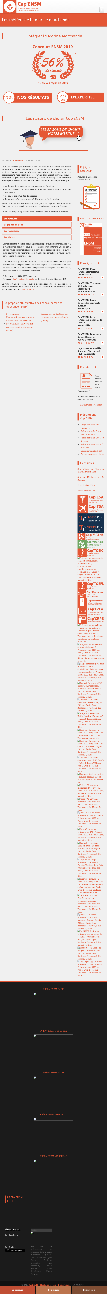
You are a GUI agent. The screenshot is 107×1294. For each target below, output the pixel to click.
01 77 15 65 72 (85, 278)
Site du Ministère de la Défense (91, 479)
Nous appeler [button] (89, 1290)
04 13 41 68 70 (85, 357)
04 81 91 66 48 (85, 312)
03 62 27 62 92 (86, 329)
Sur (11, 1235)
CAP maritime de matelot (23, 279)
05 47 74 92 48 (86, 343)
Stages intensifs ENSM (91, 451)
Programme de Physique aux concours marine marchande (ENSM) (19, 327)
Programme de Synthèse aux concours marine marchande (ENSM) (54, 317)
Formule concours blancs (92, 454)
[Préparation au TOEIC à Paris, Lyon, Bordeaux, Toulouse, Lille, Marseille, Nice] (91, 518)
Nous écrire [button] (53, 1290)
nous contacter (27, 289)
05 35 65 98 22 (86, 295)
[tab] (37, 218)
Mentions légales (48, 1285)
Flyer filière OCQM (86, 485)
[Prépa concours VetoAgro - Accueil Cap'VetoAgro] (22, 6)
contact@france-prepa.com (90, 405)
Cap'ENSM (33, 1285)
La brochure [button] (17, 1290)
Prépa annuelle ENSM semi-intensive (91, 433)
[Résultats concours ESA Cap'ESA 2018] (27, 97)
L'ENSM (20, 160)
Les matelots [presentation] (10, 219)
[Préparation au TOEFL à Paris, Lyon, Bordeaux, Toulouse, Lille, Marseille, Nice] (91, 528)
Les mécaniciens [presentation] (11, 231)
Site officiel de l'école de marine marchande (91, 470)
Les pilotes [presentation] (9, 237)
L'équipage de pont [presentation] (13, 225)
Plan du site (64, 1285)
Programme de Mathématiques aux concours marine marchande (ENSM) (20, 317)
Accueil (14, 160)
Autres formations (86, 490)
